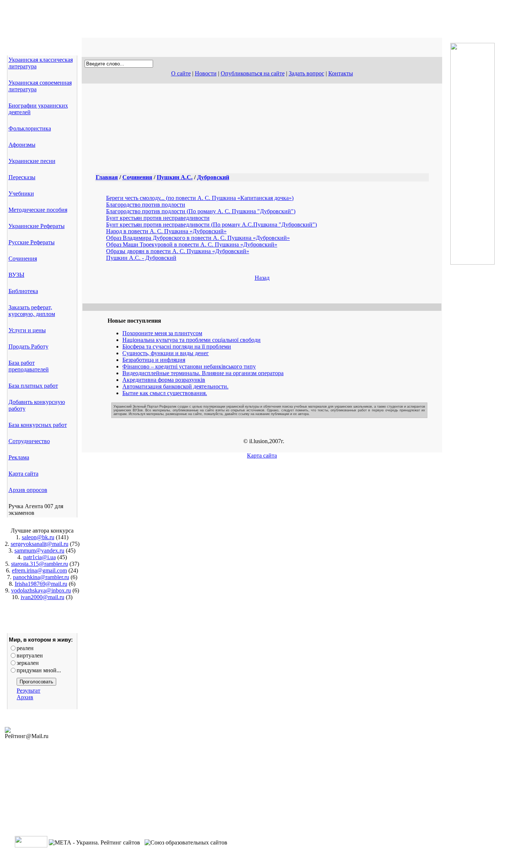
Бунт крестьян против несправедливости (158, 218)
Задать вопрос (306, 73)
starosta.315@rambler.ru (39, 564)
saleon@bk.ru (38, 537)
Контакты (340, 73)
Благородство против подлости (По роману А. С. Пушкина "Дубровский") (200, 211)
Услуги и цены (27, 330)
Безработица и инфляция (153, 360)
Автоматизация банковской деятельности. (175, 386)
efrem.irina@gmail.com (39, 570)
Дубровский (213, 177)
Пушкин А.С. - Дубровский (141, 258)
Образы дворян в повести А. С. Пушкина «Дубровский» (177, 251)
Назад (262, 278)
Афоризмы (22, 145)
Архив (25, 697)
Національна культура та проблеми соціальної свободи (191, 340)
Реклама (19, 457)
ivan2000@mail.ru (42, 597)
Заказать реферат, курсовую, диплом (32, 310)
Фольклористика (30, 128)
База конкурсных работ (38, 425)
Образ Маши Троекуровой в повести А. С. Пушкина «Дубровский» (191, 244)
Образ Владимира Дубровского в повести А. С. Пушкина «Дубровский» (198, 238)
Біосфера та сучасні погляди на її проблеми (176, 346)
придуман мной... (39, 670)
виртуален (30, 655)
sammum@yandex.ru (39, 550)
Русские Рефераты (32, 242)
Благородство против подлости (145, 204)
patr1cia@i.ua (39, 557)
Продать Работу (28, 346)
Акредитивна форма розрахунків (163, 380)
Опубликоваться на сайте (253, 73)
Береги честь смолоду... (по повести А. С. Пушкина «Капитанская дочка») (200, 198)
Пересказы (22, 177)
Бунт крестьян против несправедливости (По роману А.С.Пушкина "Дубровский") (211, 224)
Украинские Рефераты (37, 226)
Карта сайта (23, 473)
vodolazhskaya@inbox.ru (41, 590)
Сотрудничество (29, 441)
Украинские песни (32, 161)
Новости (206, 73)
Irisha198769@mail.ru (41, 584)
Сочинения (23, 258)
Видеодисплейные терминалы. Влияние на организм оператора (203, 373)
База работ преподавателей (29, 366)
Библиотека (23, 291)
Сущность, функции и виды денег (165, 353)
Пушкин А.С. (175, 177)
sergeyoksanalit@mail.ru (39, 544)
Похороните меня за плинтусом (162, 333)
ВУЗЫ (16, 275)
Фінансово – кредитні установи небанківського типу (189, 366)
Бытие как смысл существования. (164, 393)
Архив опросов (28, 490)
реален (25, 648)
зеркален (28, 663)
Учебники (21, 193)
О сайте (181, 73)
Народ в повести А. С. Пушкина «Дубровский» (166, 231)
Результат (28, 690)
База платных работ (33, 386)
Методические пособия (38, 210)
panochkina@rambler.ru (41, 577)
